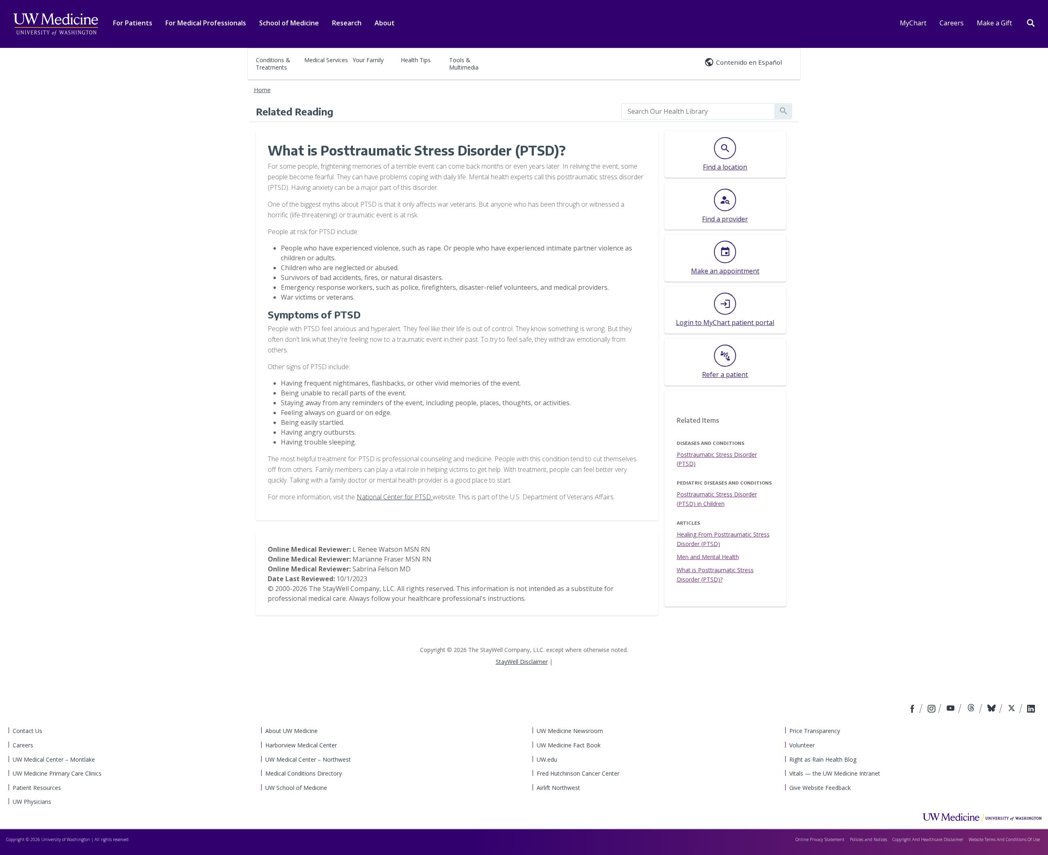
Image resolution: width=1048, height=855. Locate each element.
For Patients (132, 22)
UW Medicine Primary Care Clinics (57, 773)
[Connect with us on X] (1012, 709)
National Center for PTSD (395, 496)
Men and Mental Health (708, 557)
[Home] (982, 817)
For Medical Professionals (205, 22)
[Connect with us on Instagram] (932, 709)
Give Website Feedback (820, 788)
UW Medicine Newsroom (570, 731)
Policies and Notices (868, 839)
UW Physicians (32, 801)
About (385, 22)
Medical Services (326, 60)
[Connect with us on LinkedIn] (1031, 709)
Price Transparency (814, 731)
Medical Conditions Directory (303, 773)
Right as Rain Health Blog (822, 759)
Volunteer (802, 745)
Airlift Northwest (558, 788)
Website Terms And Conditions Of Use (1004, 839)
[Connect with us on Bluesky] (992, 709)
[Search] (1031, 22)
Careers (952, 22)
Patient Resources (37, 788)
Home (262, 90)
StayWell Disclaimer (522, 662)
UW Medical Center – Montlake (54, 759)
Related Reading (294, 111)
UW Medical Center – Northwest (308, 759)
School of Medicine (289, 22)
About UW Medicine (291, 731)
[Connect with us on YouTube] (951, 709)
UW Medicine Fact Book (569, 745)
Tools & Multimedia (464, 63)
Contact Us (27, 731)
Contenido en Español (749, 62)
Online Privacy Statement (820, 839)
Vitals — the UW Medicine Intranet (834, 773)
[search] (698, 111)
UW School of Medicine (296, 788)
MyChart (913, 22)
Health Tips (416, 60)
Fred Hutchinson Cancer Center (578, 773)
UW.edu (547, 759)
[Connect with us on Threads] (972, 709)
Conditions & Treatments (273, 63)
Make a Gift (994, 22)
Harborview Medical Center (301, 745)
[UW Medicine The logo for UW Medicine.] (55, 24)
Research (346, 22)
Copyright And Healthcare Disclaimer (927, 839)
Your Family (368, 60)
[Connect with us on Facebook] (913, 709)
